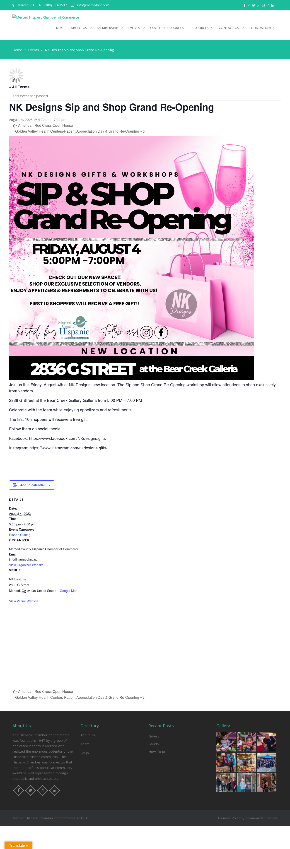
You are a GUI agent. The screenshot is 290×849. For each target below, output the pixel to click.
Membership (107, 28)
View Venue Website (23, 601)
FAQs (84, 752)
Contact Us (229, 28)
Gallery (153, 736)
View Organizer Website (26, 565)
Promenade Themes (261, 818)
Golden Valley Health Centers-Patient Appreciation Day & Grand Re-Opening (78, 131)
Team (84, 744)
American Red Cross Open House (44, 125)
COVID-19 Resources (167, 28)
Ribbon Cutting (19, 534)
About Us (87, 735)
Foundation (260, 28)
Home (59, 28)
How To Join (157, 751)
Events (134, 28)
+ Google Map (67, 590)
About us (79, 28)
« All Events (19, 86)
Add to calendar (32, 485)
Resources (200, 28)
